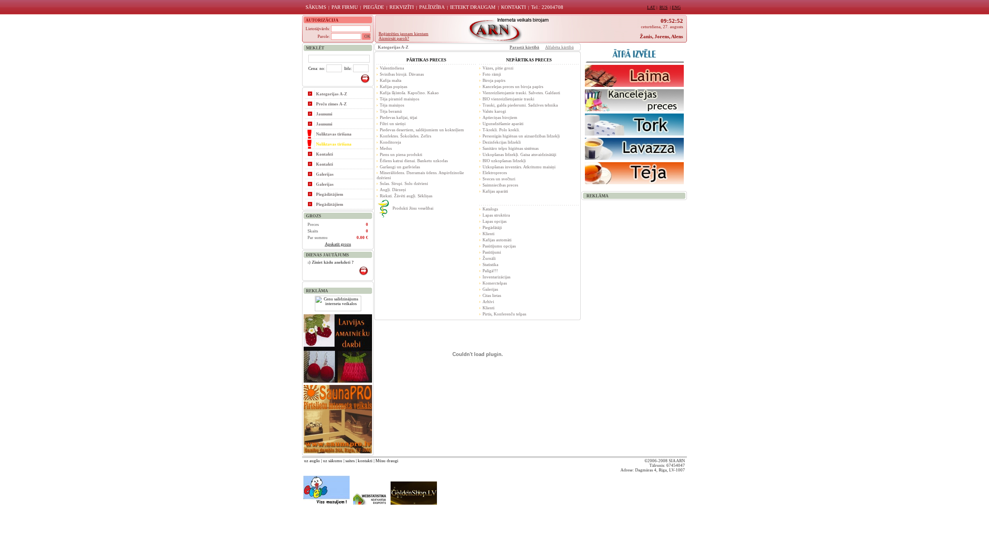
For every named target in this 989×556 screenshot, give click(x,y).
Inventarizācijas (496, 277)
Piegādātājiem (329, 194)
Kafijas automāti (497, 239)
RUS (663, 7)
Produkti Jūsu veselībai (413, 208)
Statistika (490, 264)
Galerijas (324, 174)
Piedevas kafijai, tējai (398, 117)
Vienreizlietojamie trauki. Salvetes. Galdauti (521, 92)
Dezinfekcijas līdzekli (502, 142)
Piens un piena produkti (401, 154)
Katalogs (490, 209)
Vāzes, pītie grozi (498, 68)
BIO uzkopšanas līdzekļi (504, 160)
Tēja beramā (391, 111)
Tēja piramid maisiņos (399, 99)
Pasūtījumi (492, 252)
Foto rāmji (492, 74)
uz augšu (312, 460)
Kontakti (324, 154)
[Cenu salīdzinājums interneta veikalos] (338, 309)
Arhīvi (488, 301)
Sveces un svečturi (499, 178)
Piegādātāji (492, 227)
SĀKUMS (316, 7)
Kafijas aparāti (495, 191)
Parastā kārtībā (524, 47)
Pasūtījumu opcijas (499, 246)
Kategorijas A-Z (331, 94)
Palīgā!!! (490, 270)
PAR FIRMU (344, 7)
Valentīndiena (392, 68)
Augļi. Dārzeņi (393, 189)
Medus (386, 148)
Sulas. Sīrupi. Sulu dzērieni (404, 183)
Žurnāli (489, 258)
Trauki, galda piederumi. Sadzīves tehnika (520, 105)
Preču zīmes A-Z (331, 104)
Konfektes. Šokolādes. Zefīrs (405, 136)
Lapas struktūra (496, 215)
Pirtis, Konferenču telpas (504, 314)
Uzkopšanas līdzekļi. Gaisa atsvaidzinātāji (519, 154)
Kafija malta (390, 80)
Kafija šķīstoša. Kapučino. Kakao (409, 92)
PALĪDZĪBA (432, 7)
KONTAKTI (513, 7)
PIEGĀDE (373, 7)
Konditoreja (390, 142)
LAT (651, 7)
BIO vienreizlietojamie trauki (508, 99)
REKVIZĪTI (401, 7)
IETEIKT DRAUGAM (473, 7)
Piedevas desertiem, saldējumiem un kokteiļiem (422, 129)
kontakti (365, 460)
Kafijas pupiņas (393, 86)
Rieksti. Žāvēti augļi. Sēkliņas (406, 195)
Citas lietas (492, 295)
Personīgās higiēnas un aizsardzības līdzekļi (521, 136)
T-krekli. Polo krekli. (501, 129)
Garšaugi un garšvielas (400, 166)
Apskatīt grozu (338, 244)
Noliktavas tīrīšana (334, 134)
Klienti (488, 233)
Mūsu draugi (387, 460)
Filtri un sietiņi (393, 123)
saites (350, 460)
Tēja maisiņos (392, 105)
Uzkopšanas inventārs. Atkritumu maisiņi (519, 166)
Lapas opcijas (494, 221)
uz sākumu (332, 460)
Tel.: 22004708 (547, 7)
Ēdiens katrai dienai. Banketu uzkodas (414, 160)
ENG (676, 7)
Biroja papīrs (494, 80)
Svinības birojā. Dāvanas (402, 74)
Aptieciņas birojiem (500, 117)
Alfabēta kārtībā (559, 47)
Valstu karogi (494, 111)
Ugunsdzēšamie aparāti (503, 123)
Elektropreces (495, 172)
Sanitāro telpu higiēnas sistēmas (511, 148)
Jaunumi (324, 114)
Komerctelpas (495, 283)
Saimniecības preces (500, 185)
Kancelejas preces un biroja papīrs (513, 86)
